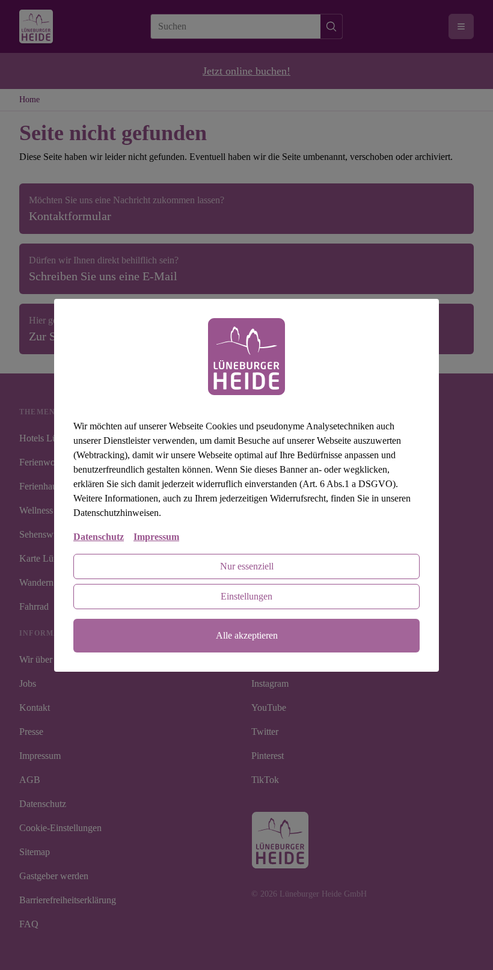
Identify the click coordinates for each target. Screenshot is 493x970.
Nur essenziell (247, 566)
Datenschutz (98, 537)
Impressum (156, 537)
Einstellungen (246, 596)
